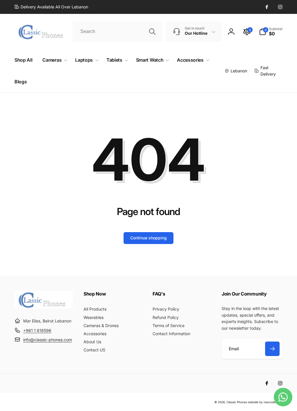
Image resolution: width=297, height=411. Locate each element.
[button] (270, 31)
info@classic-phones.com (47, 339)
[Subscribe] (272, 349)
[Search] (152, 31)
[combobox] (117, 31)
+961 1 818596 (37, 330)
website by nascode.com (265, 402)
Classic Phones (237, 402)
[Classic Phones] (44, 307)
